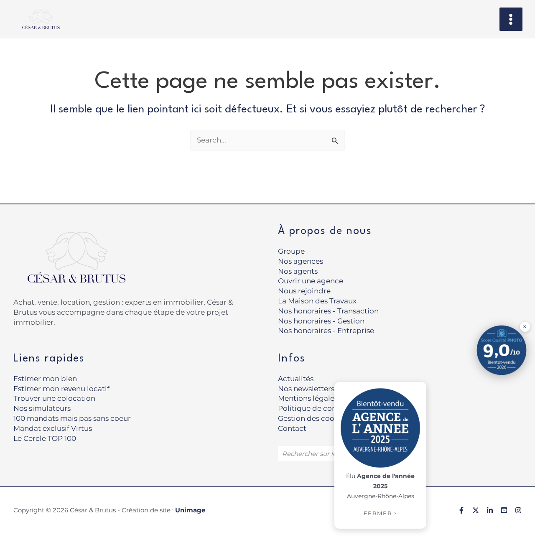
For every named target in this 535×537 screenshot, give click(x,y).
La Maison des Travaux (317, 301)
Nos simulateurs (42, 408)
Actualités (295, 378)
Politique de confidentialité (326, 408)
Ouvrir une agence (310, 281)
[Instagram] (518, 510)
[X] (475, 510)
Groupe (291, 251)
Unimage (190, 510)
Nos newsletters (306, 388)
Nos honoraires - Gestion (321, 321)
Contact (292, 428)
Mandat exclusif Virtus (52, 428)
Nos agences (300, 261)
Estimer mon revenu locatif (61, 388)
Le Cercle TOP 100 (44, 438)
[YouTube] (504, 510)
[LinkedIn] (490, 510)
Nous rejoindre (304, 291)
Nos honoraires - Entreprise (326, 330)
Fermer (380, 513)
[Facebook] (461, 510)
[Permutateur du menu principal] (511, 19)
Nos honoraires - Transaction (328, 311)
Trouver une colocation (54, 398)
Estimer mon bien (45, 378)
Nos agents (298, 271)
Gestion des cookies (313, 418)
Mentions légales (308, 398)
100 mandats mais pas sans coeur (72, 418)
